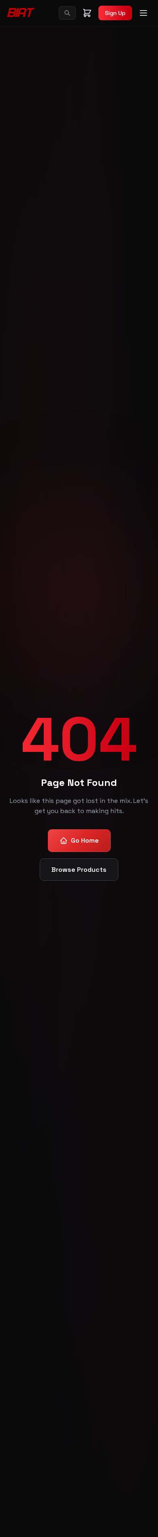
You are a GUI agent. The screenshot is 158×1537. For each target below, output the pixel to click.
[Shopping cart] (87, 13)
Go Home (85, 840)
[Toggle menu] (143, 13)
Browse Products (79, 869)
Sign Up (115, 13)
